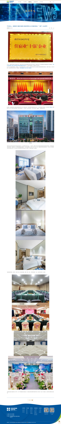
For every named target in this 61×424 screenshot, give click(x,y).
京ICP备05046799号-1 (24, 422)
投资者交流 (35, 413)
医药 (26, 409)
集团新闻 (31, 409)
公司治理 (35, 409)
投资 (26, 413)
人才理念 (40, 409)
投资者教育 (35, 414)
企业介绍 (23, 409)
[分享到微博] (53, 28)
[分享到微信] (51, 28)
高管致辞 (31, 413)
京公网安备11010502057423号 (32, 422)
